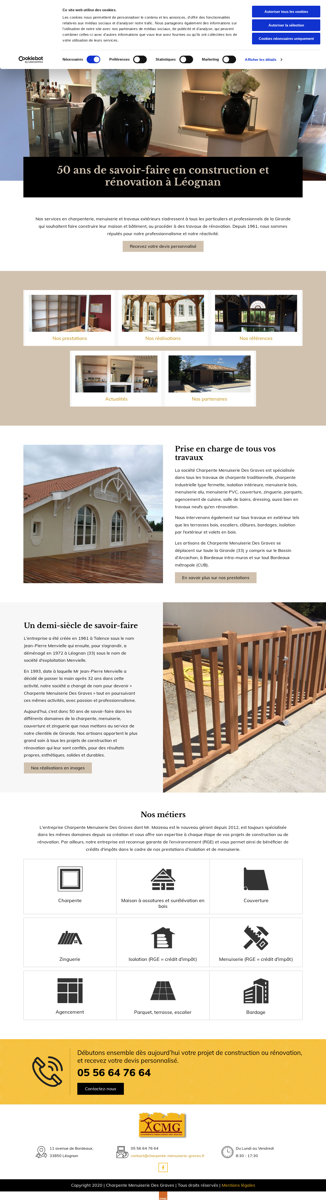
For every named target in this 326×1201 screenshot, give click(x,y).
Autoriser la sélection (286, 25)
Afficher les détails (260, 60)
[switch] (140, 59)
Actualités (116, 399)
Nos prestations (70, 338)
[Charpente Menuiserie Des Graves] (163, 1125)
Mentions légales (238, 1185)
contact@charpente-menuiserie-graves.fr (168, 1155)
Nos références (256, 338)
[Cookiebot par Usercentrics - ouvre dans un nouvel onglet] (31, 59)
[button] (163, 246)
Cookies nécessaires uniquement (286, 39)
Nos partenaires (209, 399)
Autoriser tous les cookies (286, 12)
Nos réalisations (163, 338)
